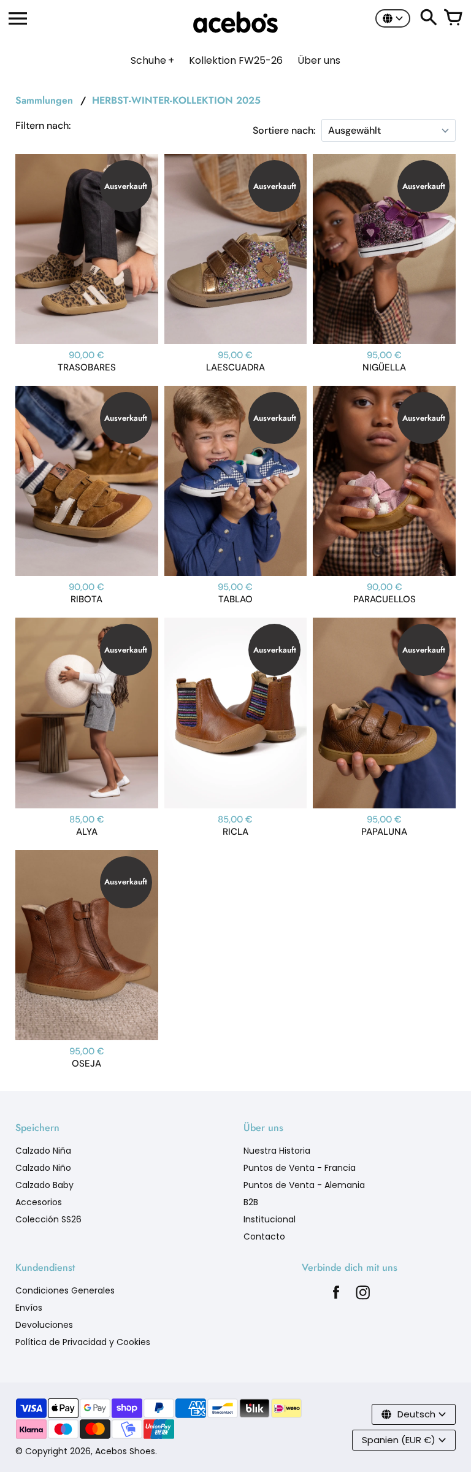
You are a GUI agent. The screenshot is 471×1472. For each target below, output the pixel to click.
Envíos (28, 1307)
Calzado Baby (44, 1185)
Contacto (264, 1236)
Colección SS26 (48, 1219)
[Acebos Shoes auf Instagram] (363, 1295)
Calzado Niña (43, 1150)
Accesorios (38, 1202)
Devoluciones (44, 1325)
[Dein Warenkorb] (453, 18)
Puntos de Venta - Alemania (304, 1185)
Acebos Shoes (125, 1451)
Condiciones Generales (65, 1290)
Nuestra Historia (276, 1150)
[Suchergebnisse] (428, 18)
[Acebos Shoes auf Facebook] (336, 1295)
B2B (250, 1202)
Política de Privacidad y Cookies (82, 1342)
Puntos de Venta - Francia (299, 1168)
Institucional (269, 1219)
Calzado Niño (43, 1168)
